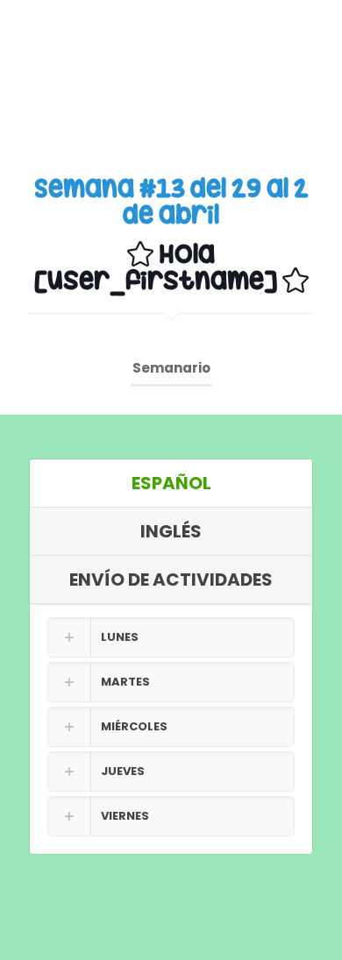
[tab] (171, 483)
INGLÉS (171, 531)
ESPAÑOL (171, 483)
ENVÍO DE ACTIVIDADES (171, 579)
